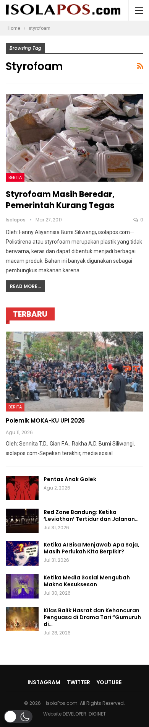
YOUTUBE (109, 682)
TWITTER (78, 682)
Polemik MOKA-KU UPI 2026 (45, 420)
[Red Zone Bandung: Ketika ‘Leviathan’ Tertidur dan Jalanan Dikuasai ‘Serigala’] (22, 521)
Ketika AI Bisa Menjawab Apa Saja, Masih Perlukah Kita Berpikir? (91, 548)
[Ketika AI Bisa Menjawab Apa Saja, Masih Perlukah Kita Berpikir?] (22, 553)
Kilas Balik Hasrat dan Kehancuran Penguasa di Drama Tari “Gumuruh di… (92, 617)
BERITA (15, 177)
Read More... (25, 286)
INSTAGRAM (44, 682)
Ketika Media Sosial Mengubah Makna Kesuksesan (87, 581)
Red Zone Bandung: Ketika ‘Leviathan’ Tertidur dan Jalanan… (91, 515)
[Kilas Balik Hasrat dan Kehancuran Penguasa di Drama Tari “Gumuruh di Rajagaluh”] (22, 619)
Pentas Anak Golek (70, 479)
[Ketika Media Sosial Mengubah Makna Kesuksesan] (22, 586)
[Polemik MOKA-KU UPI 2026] (74, 371)
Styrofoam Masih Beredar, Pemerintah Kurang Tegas (60, 200)
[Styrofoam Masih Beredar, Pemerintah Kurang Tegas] (74, 138)
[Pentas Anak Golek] (22, 488)
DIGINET (97, 714)
